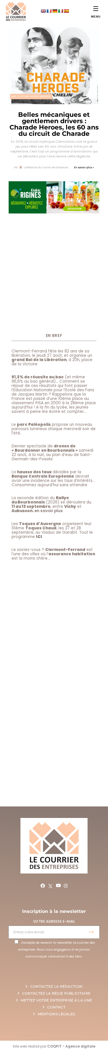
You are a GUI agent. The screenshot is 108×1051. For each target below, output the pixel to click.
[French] (49, 11)
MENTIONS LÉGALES (56, 1014)
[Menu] (95, 8)
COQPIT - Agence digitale (71, 1046)
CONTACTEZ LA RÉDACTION (56, 986)
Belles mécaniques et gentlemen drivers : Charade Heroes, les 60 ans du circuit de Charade (54, 124)
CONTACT (56, 1007)
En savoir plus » (84, 167)
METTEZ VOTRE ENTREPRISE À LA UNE (56, 1000)
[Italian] (60, 11)
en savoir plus (49, 511)
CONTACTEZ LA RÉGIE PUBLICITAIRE (56, 993)
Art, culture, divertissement (31, 96)
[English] (43, 11)
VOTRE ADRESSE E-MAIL (54, 921)
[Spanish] (66, 11)
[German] (54, 11)
